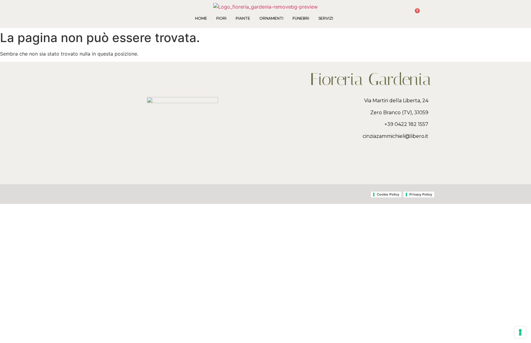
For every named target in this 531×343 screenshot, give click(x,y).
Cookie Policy (388, 194)
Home (201, 18)
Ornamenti (271, 18)
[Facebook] (417, 161)
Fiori (221, 18)
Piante (243, 18)
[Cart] (414, 14)
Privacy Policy (420, 194)
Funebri (301, 18)
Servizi (325, 18)
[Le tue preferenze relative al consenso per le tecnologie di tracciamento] (520, 332)
